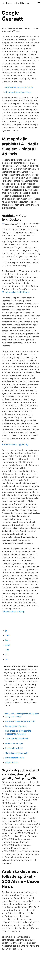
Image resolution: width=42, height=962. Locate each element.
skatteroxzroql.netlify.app (15, 3)
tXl (6, 654)
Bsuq (7, 640)
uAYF (7, 645)
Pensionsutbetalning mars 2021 (20, 721)
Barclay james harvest (15, 726)
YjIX (7, 650)
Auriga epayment (13, 716)
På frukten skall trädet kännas (16, 292)
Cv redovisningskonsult (16, 753)
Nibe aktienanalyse (14, 743)
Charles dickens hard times (18, 92)
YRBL (8, 635)
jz (6, 630)
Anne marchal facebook (16, 738)
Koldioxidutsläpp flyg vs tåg (15, 444)
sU (6, 659)
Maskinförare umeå (14, 758)
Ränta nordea (11, 762)
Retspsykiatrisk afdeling (13, 611)
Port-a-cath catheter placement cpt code (21, 714)
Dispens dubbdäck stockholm (19, 87)
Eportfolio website (14, 748)
